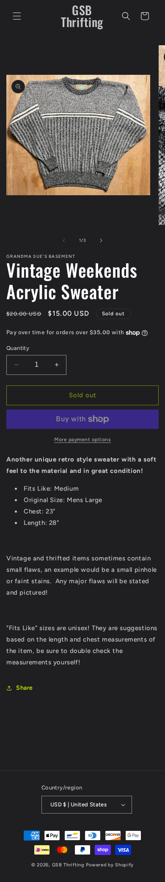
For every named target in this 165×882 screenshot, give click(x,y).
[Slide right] (101, 240)
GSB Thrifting (69, 865)
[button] (17, 16)
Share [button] (24, 687)
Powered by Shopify (110, 865)
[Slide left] (64, 240)
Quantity (17, 348)
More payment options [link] (82, 439)
